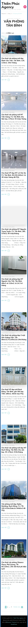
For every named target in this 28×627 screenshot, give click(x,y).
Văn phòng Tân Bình (8, 56)
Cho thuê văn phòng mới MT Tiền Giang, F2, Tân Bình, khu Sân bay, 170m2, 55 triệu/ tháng (13, 117)
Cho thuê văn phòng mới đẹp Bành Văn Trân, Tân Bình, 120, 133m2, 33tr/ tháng (13, 60)
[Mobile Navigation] (25, 6)
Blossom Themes (11, 622)
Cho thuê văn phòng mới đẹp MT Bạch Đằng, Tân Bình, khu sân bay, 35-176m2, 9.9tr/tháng (13, 450)
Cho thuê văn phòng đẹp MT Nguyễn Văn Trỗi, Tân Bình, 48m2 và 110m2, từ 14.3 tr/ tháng (12, 282)
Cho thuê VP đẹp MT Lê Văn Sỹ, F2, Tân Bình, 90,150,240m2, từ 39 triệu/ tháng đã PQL (13, 175)
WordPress (14, 624)
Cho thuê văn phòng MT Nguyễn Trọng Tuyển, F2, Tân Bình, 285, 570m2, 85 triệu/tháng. (13, 231)
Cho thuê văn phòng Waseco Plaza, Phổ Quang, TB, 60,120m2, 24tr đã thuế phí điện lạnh (13, 565)
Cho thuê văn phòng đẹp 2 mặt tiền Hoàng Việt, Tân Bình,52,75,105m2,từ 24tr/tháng (13, 337)
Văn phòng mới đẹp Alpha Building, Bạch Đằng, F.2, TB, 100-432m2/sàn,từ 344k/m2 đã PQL (13, 507)
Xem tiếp (4, 80)
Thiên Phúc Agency (10, 5)
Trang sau (16, 607)
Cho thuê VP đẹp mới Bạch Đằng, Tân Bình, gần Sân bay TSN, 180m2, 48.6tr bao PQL (12, 391)
